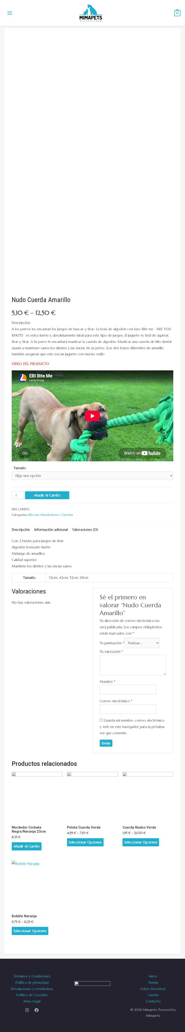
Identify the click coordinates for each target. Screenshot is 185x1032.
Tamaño (20, 468)
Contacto (153, 1001)
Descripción (21, 529)
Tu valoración (111, 651)
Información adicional (51, 529)
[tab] (21, 529)
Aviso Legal (31, 1001)
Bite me (33, 515)
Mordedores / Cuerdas (57, 515)
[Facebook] (37, 1010)
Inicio (153, 976)
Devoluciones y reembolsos (32, 989)
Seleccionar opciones (85, 842)
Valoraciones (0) (85, 529)
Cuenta (153, 995)
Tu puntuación (112, 643)
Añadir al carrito (47, 495)
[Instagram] (27, 1010)
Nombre (108, 681)
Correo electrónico (116, 701)
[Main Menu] (10, 13)
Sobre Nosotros (153, 989)
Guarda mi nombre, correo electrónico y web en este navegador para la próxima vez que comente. (132, 726)
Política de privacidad (32, 982)
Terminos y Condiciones (32, 976)
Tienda (153, 982)
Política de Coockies (32, 995)
